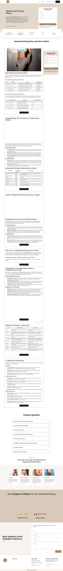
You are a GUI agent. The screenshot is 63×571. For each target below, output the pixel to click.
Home (38, 1)
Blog (52, 1)
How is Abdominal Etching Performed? (20, 425)
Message (34, 543)
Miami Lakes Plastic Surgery (12, 87)
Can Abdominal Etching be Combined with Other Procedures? (25, 443)
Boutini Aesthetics (10, 85)
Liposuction (11, 477)
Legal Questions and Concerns (36, 565)
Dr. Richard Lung (10, 101)
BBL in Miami (47, 477)
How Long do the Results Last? (19, 438)
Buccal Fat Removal (24, 477)
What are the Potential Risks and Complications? (23, 434)
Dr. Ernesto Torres (10, 103)
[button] (31, 421)
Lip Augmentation (36, 477)
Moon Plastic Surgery (23, 517)
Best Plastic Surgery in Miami (36, 561)
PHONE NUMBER (35, 539)
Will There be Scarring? (18, 447)
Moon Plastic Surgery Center (12, 83)
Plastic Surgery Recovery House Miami (37, 562)
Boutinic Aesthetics (40, 518)
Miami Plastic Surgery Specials (36, 560)
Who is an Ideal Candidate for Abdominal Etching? (23, 421)
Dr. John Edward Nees (11, 106)
